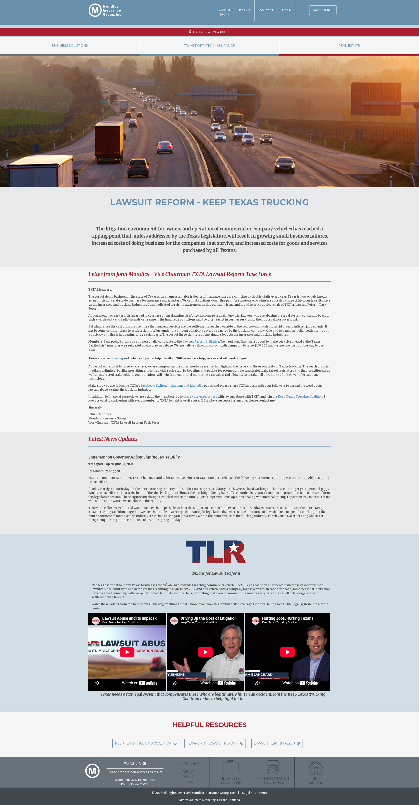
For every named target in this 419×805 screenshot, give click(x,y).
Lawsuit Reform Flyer (275, 743)
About (188, 772)
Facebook (147, 386)
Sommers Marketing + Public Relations (214, 800)
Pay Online (323, 10)
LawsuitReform (223, 12)
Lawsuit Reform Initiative (200, 341)
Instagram (175, 386)
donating (117, 358)
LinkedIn (196, 386)
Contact (266, 10)
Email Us (133, 764)
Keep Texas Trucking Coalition (300, 396)
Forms (244, 10)
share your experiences (200, 396)
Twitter (161, 386)
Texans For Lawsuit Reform (213, 743)
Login (286, 10)
